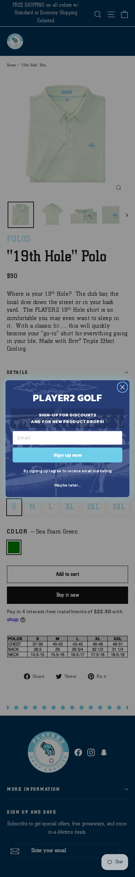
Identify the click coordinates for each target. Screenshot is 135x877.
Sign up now (67, 454)
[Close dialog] (122, 387)
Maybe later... (67, 485)
